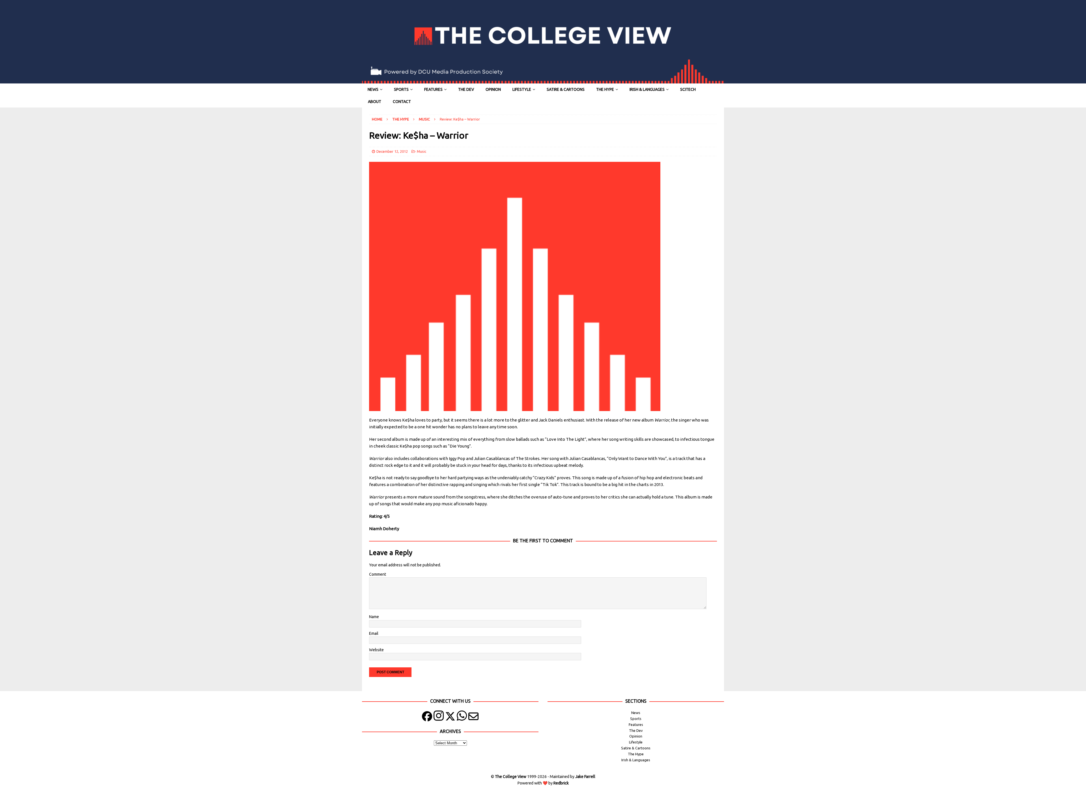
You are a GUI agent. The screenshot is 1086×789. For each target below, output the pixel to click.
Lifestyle (521, 89)
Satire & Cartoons (566, 89)
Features (433, 89)
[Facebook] (427, 717)
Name (374, 616)
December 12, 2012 (392, 151)
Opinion (493, 89)
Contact (402, 101)
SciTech (688, 89)
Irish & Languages (647, 89)
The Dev (466, 89)
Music (421, 151)
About (374, 101)
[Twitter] (450, 717)
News (373, 89)
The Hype (605, 89)
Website (376, 650)
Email (373, 633)
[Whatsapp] (462, 717)
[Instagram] (439, 717)
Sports (401, 89)
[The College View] (543, 80)
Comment (377, 574)
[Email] (473, 717)
